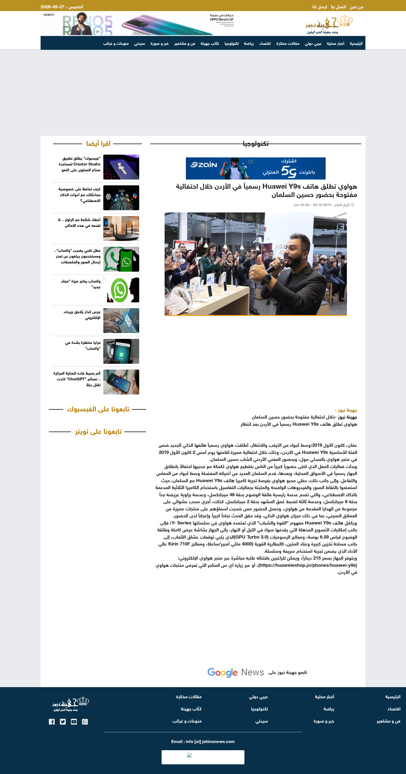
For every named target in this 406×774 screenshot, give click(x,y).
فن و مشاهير (184, 42)
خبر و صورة (160, 42)
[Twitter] (63, 721)
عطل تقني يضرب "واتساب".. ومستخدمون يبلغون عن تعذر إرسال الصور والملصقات (77, 255)
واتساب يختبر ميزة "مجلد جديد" (81, 283)
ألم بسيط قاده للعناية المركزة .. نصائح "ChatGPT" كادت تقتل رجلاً (77, 378)
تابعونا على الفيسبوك (98, 408)
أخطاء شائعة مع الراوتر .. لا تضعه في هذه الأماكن (79, 221)
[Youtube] (74, 721)
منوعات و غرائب (116, 42)
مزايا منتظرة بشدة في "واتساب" (83, 344)
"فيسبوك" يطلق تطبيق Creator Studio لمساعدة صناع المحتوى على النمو (80, 163)
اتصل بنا (338, 6)
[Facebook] (52, 721)
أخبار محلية (335, 42)
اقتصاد (265, 42)
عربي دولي (313, 42)
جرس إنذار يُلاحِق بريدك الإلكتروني (82, 314)
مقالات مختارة (287, 42)
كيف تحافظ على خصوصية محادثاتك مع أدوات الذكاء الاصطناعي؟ (80, 194)
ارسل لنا (319, 6)
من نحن (356, 6)
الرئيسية (356, 42)
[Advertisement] (203, 93)
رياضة (249, 42)
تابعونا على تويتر (98, 430)
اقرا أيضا (98, 142)
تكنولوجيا (232, 42)
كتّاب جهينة (210, 42)
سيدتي (139, 42)
